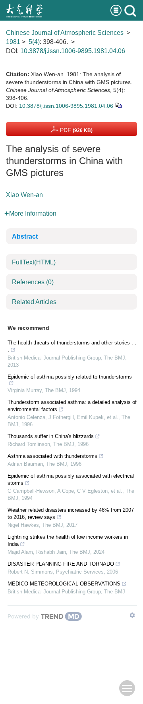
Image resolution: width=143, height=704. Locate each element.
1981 (13, 41)
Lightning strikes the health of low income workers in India (68, 540)
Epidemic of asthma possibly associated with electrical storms (71, 479)
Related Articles (34, 301)
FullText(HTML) (34, 262)
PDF (75, 130)
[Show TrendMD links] (132, 615)
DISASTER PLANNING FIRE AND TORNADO (61, 564)
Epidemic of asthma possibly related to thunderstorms (70, 377)
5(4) (34, 41)
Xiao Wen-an (24, 194)
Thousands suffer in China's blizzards (51, 436)
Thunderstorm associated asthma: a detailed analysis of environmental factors (72, 405)
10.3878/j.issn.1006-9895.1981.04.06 (72, 51)
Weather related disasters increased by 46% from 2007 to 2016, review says (71, 513)
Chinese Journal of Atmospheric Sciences (65, 32)
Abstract (25, 236)
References (33, 282)
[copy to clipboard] (118, 104)
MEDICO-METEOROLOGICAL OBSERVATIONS (64, 584)
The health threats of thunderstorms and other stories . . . (72, 346)
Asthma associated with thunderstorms (52, 456)
